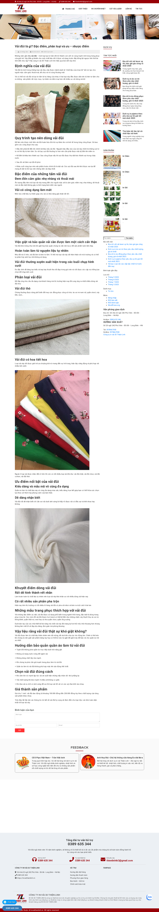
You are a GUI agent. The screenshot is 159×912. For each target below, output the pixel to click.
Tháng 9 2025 (113, 277)
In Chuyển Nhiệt (98, 9)
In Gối (125, 187)
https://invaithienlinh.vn (26, 878)
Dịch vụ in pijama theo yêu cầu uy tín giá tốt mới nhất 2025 (132, 116)
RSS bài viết (112, 300)
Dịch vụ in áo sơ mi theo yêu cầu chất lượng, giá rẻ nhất (131, 81)
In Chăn (126, 156)
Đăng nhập (112, 298)
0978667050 (111, 330)
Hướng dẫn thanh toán (78, 875)
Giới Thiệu (83, 9)
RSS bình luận (113, 303)
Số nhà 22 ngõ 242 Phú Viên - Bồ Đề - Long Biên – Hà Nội (38, 872)
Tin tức (138, 9)
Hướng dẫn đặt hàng (78, 872)
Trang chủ (70, 9)
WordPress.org (114, 305)
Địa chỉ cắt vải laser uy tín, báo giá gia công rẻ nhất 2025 (133, 63)
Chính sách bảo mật (77, 884)
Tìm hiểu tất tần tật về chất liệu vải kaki (132, 132)
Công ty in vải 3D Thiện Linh (114, 335)
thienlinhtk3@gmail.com (120, 860)
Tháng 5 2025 (113, 284)
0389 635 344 (115, 319)
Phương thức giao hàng (79, 878)
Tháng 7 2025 (113, 282)
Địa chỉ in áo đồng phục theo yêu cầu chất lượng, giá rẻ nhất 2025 (133, 98)
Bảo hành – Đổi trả (77, 881)
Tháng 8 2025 (113, 280)
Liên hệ (128, 9)
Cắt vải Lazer (115, 9)
